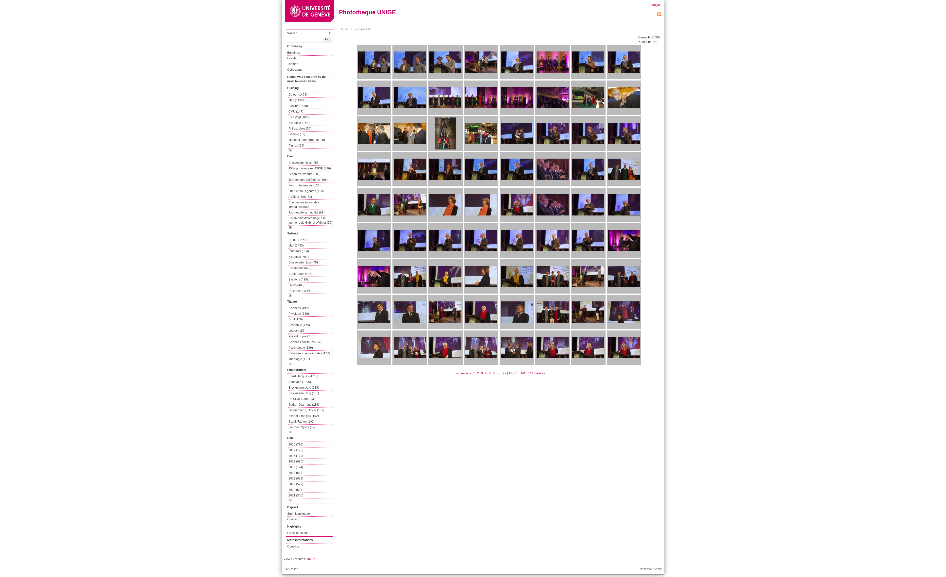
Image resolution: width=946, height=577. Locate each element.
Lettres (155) (296, 330)
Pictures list (362, 29)
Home (344, 29)
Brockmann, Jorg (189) (303, 387)
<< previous (463, 373)
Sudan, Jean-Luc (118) (303, 404)
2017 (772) (295, 450)
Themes (292, 64)
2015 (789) (295, 444)
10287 (310, 559)
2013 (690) (295, 461)
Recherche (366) (299, 291)
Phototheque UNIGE (367, 12)
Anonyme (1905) (299, 382)
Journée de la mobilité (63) (306, 212)
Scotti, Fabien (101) (301, 421)
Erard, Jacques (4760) (303, 376)
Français (655, 5)
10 (510, 373)
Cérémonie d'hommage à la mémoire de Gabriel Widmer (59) (310, 220)
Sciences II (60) (298, 123)
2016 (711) (295, 456)
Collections (294, 69)
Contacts (293, 546)
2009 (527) (295, 484)
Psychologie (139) (300, 347)
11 (516, 373)
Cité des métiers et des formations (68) (303, 205)
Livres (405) (296, 285)
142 (523, 373)
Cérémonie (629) (299, 268)
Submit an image (298, 513)
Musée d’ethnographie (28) (306, 140)
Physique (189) (298, 313)
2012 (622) (295, 478)
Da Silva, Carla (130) (302, 399)
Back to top (291, 569)
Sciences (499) (298, 308)
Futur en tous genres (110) (306, 191)
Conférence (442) (300, 274)
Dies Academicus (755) (304, 163)
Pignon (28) (296, 145)
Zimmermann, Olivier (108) (306, 410)
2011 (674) (295, 467)
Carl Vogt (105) (298, 117)
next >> (540, 373)
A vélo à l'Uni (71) (300, 196)
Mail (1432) (296, 100)
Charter (292, 519)
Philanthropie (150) (301, 336)
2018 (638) (295, 473)
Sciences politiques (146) (305, 342)
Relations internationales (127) (309, 353)
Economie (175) (299, 325)
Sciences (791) (298, 257)
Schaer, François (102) (303, 416)
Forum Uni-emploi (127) (304, 185)
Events (291, 58)
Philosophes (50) (299, 128)
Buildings (293, 52)
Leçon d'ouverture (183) (304, 174)
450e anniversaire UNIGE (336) (309, 168)
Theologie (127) (299, 359)
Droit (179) (295, 319)
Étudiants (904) (298, 251)
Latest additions (297, 533)
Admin (658, 569)
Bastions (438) (298, 106)
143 (530, 373)
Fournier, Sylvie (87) (301, 427)
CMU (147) (295, 111)
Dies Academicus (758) (304, 262)
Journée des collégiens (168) (308, 179)
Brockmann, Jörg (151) (303, 393)
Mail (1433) (296, 245)
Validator (646, 569)
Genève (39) (296, 134)
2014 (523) (295, 490)
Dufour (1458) (297, 94)
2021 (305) (295, 495)
